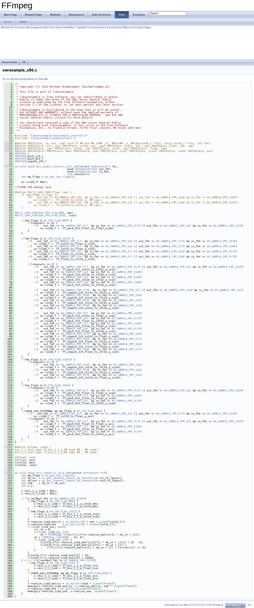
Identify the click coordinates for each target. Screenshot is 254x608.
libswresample (9, 62)
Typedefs (81, 27)
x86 (24, 62)
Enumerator (114, 27)
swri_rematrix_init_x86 (53, 472)
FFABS (68, 534)
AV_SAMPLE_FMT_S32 (177, 225)
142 (8, 447)
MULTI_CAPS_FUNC (27, 212)
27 (8, 151)
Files (46, 27)
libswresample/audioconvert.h (53, 138)
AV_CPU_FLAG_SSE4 (56, 385)
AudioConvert (100, 166)
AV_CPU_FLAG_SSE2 (53, 215)
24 (8, 143)
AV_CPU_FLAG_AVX (89, 411)
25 (8, 145)
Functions (56, 27)
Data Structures (14, 27)
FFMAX (52, 534)
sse (31, 457)
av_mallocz (74, 521)
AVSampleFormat (86, 169)
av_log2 (57, 537)
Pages (147, 27)
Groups (137, 27)
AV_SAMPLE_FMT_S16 (118, 246)
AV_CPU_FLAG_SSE (62, 562)
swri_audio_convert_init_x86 (57, 166)
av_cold (20, 166)
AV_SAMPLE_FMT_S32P (227, 225)
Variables (69, 27)
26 (8, 148)
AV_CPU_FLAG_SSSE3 (56, 359)
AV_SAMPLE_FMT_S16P (221, 246)
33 (8, 166)
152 (8, 472)
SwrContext (91, 472)
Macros (128, 27)
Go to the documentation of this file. (25, 79)
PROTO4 (19, 153)
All (2, 27)
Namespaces (34, 27)
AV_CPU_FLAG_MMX (52, 212)
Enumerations (98, 27)
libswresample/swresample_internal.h (58, 135)
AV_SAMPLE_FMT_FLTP (126, 225)
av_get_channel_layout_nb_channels (68, 477)
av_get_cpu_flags (57, 176)
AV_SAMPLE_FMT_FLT (74, 225)
